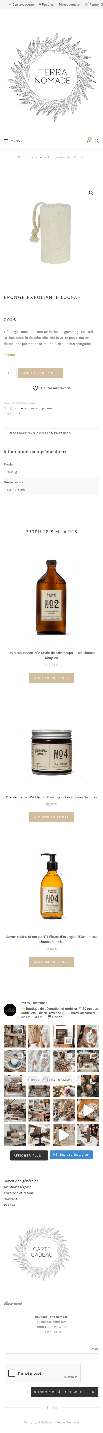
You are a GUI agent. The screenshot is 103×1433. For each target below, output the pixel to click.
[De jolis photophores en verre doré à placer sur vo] (15, 1135)
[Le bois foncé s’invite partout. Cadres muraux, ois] (64, 1036)
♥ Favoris (46, 4)
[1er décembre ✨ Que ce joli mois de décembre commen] (88, 1135)
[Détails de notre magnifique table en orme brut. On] (39, 1110)
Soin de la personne (41, 408)
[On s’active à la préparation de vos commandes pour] (64, 1135)
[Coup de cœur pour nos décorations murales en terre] (39, 1061)
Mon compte (69, 4)
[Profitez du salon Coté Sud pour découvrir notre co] (64, 1061)
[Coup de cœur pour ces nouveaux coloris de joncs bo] (39, 1135)
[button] (91, 193)
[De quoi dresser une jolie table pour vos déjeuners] (15, 1061)
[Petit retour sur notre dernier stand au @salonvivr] (15, 1086)
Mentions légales (18, 1187)
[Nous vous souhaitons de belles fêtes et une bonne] (64, 1086)
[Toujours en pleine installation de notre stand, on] (88, 1061)
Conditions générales (21, 1181)
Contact (10, 1199)
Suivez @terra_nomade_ (51, 1080)
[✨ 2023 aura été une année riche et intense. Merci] (88, 1110)
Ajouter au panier (40, 373)
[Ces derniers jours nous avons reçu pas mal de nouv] (64, 1110)
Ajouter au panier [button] (51, 678)
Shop (21, 157)
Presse (9, 1205)
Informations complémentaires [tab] (40, 433)
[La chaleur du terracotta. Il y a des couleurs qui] (39, 1036)
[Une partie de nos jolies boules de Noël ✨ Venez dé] (88, 1086)
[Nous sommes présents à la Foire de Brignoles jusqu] (15, 1110)
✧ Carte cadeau (21, 4)
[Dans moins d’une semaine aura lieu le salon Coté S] (39, 1086)
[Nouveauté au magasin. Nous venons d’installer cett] (15, 1036)
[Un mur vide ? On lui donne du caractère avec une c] (88, 1036)
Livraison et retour (19, 1193)
